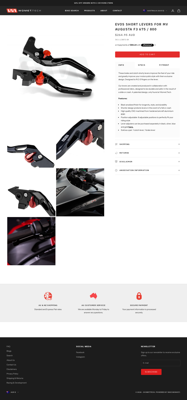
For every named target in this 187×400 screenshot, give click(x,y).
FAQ (8, 346)
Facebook (80, 352)
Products (89, 10)
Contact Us (11, 364)
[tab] (125, 65)
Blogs (9, 351)
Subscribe (151, 372)
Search (10, 355)
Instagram (80, 357)
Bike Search (72, 10)
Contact (117, 10)
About (103, 10)
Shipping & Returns (15, 378)
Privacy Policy (12, 373)
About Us (11, 360)
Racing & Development (17, 383)
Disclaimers (12, 369)
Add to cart (147, 54)
